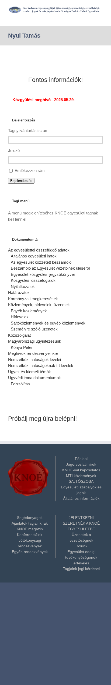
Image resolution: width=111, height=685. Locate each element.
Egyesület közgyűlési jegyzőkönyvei (43, 274)
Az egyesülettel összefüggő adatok (39, 250)
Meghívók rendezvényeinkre (33, 353)
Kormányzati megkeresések (33, 298)
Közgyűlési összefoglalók (33, 280)
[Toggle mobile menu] (101, 16)
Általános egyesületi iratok (34, 256)
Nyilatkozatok (23, 286)
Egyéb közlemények (29, 311)
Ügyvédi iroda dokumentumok (34, 377)
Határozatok (19, 292)
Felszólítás (20, 384)
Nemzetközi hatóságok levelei (34, 359)
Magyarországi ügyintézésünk (34, 341)
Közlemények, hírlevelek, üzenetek (39, 304)
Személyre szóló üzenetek (34, 329)
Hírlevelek (20, 317)
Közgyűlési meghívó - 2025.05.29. (43, 99)
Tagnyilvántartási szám (28, 130)
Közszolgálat (19, 335)
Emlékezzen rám (30, 170)
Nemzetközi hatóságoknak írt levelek (40, 365)
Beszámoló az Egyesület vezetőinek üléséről (50, 268)
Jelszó (14, 150)
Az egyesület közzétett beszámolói (41, 262)
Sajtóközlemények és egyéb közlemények (48, 323)
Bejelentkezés (21, 181)
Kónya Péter (22, 347)
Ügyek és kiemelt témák (29, 371)
